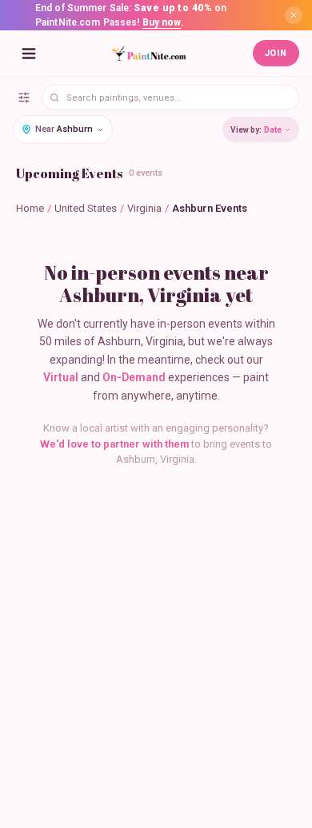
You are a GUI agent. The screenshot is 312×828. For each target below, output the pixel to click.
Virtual (60, 377)
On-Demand (134, 377)
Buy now (162, 22)
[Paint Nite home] (148, 53)
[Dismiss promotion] (293, 15)
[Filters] (24, 97)
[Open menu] (29, 54)
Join (276, 53)
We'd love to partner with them (114, 444)
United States (85, 208)
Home (30, 208)
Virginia (144, 208)
